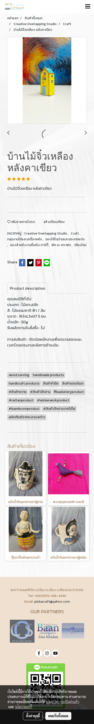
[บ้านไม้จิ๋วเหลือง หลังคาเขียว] (47, 80)
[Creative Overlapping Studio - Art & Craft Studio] (22, 630)
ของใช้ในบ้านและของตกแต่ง (65, 239)
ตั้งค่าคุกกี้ (33, 716)
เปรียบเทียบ (56, 221)
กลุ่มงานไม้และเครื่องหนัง (25, 239)
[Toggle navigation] (87, 6)
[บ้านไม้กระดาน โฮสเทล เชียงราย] (48, 630)
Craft (75, 233)
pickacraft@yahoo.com (52, 601)
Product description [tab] (27, 288)
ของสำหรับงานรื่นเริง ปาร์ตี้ (29, 245)
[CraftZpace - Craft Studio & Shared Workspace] (72, 630)
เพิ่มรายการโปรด (23, 221)
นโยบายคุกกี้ (23, 706)
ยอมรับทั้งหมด (58, 716)
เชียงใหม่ (80, 245)
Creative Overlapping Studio (46, 233)
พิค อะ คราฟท (62, 245)
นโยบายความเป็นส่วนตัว (62, 701)
